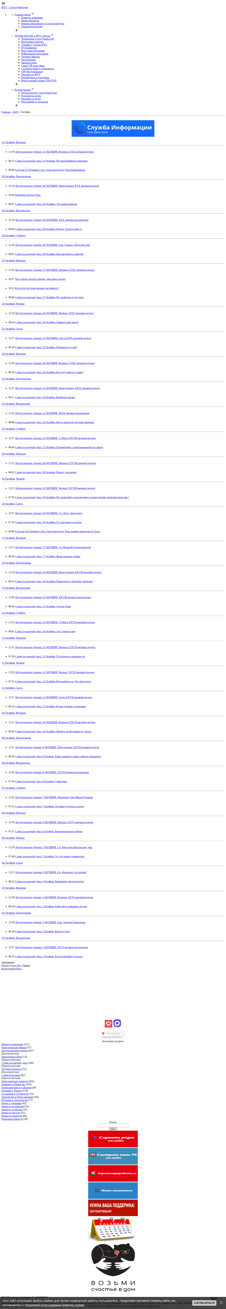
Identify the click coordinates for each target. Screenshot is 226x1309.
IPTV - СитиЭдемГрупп (14, 7)
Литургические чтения (14, 1050)
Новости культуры (11, 1109)
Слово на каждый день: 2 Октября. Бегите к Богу (42, 931)
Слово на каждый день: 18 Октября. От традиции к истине (48, 522)
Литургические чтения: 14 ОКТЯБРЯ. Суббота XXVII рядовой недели (55, 622)
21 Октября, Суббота (13, 428)
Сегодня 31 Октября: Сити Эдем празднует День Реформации (50, 170)
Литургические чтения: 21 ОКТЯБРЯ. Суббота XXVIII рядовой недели (55, 438)
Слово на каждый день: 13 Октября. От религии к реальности (50, 656)
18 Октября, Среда (12, 503)
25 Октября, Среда (12, 328)
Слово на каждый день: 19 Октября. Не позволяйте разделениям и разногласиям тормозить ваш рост (72, 497)
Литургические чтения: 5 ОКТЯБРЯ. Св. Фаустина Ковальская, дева (53, 847)
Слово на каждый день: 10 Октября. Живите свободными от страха (53, 731)
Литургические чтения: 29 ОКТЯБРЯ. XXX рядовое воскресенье (52, 220)
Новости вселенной (12, 1106)
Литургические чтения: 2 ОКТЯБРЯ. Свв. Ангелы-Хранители (50, 922)
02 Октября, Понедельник (16, 912)
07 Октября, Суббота (13, 787)
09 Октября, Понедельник (16, 737)
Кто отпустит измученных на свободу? (37, 288)
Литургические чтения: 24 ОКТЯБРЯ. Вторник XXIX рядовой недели (54, 363)
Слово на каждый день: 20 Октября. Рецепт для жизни (46, 472)
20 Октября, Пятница (14, 453)
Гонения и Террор (11, 1090)
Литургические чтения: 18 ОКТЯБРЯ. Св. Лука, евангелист (49, 513)
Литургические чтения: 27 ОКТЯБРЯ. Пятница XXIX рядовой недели (54, 270)
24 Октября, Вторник (14, 353)
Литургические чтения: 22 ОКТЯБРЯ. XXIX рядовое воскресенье (52, 413)
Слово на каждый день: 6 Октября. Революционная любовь (48, 831)
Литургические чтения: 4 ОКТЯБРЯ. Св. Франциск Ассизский (50, 872)
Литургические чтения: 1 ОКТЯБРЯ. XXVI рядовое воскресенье (51, 947)
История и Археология (14, 1100)
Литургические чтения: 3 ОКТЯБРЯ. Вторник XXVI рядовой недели (54, 897)
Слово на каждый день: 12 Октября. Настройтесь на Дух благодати (53, 681)
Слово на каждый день (14, 1062)
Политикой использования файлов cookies (54, 1305)
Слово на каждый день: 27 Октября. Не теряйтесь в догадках (49, 297)
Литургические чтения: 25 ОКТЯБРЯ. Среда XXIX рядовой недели (53, 338)
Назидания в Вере (11, 1056)
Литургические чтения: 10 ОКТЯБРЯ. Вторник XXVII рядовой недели (55, 722)
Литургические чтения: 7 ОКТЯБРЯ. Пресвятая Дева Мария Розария (54, 797)
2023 (15, 112)
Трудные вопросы (11, 1069)
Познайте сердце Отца (28, 195)
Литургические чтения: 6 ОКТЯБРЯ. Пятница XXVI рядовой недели (54, 822)
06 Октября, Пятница (14, 812)
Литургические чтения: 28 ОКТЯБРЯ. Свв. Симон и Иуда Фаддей (52, 245)
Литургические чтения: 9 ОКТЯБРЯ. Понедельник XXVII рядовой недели (57, 747)
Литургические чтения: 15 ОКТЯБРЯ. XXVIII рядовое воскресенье (53, 597)
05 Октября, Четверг (13, 837)
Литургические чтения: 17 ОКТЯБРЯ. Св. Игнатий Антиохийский (53, 547)
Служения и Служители (15, 1093)
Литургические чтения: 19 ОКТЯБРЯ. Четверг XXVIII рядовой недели (55, 488)
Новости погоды (10, 1112)
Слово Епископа (10, 1075)
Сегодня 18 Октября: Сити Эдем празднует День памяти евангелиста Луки (57, 531)
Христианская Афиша (13, 1047)
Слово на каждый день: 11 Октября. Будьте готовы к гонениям (50, 706)
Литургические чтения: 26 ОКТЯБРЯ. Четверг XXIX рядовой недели (54, 313)
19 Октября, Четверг (13, 478)
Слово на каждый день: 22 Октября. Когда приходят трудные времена (54, 422)
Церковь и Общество (13, 1084)
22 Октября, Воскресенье (16, 403)
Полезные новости (12, 1119)
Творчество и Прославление (17, 1097)
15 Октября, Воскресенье (16, 587)
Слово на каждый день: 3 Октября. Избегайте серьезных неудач (51, 906)
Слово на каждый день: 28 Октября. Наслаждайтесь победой (49, 254)
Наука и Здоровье (11, 1103)
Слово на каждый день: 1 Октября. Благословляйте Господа (49, 956)
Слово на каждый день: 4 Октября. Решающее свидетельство (49, 881)
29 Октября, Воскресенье (16, 210)
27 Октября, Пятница (14, 260)
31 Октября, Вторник (14, 142)
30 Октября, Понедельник (16, 176)
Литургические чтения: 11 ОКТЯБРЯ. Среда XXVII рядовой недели (53, 697)
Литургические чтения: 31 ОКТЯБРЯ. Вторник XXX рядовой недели (54, 151)
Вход (19, 968)
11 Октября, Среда (12, 687)
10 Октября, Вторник (14, 712)
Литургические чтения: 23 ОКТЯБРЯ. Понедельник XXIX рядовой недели (57, 388)
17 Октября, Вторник (14, 537)
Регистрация (8, 968)
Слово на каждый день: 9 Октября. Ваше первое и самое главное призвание (58, 756)
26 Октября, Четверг (13, 303)
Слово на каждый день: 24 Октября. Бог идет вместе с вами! (49, 372)
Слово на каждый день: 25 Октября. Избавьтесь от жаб (46, 347)
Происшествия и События (16, 1087)
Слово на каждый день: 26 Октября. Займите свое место (46, 322)
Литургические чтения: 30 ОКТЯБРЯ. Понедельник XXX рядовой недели (57, 185)
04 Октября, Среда (12, 862)
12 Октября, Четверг (13, 662)
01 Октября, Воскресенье (16, 937)
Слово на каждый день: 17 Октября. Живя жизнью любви (47, 556)
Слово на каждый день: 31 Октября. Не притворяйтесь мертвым (51, 160)
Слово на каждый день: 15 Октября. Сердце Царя (43, 606)
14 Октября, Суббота (13, 612)
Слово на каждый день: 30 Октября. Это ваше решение (46, 204)
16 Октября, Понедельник (16, 562)
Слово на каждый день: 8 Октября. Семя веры (41, 781)
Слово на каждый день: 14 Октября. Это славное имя (45, 631)
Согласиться (204, 1303)
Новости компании (12, 1044)
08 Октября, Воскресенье (16, 762)
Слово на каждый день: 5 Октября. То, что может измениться (49, 856)
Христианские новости (14, 1081)
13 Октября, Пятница (14, 637)
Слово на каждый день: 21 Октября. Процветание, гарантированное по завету (59, 447)
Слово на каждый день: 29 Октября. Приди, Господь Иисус (48, 229)
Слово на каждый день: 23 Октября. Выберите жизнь (45, 397)
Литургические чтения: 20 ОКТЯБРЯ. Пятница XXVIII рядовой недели (55, 463)
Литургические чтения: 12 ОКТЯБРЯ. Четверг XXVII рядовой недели (54, 672)
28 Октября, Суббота (13, 235)
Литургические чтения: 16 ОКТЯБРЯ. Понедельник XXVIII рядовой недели (58, 572)
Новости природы (11, 1115)
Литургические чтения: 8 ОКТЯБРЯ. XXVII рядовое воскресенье (52, 772)
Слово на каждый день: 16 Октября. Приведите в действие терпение (54, 581)
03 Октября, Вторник (14, 887)
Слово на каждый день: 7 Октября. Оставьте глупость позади (49, 806)
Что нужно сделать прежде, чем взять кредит (40, 279)
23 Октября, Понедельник (16, 378)
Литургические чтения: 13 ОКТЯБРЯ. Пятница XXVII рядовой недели (55, 647)
